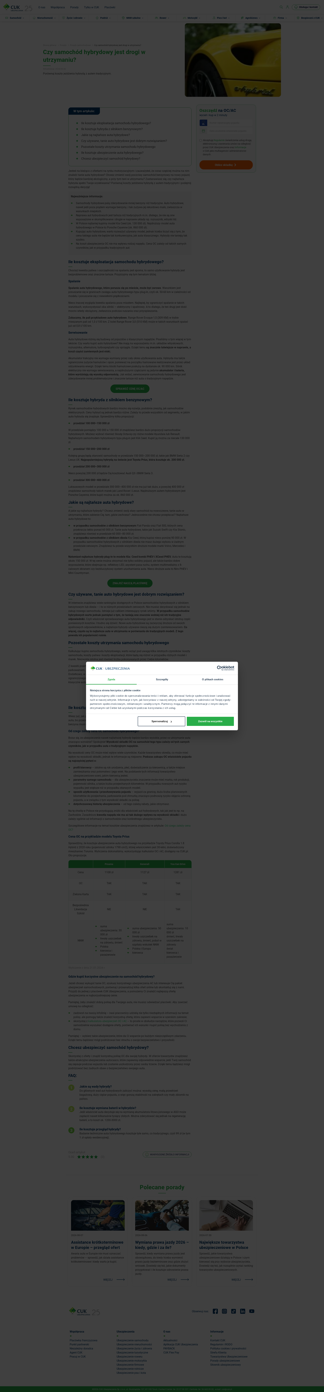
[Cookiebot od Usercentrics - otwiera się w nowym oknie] (219, 668)
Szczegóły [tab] (162, 679)
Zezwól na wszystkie (210, 721)
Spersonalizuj (160, 721)
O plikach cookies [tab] (212, 679)
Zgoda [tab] (111, 679)
